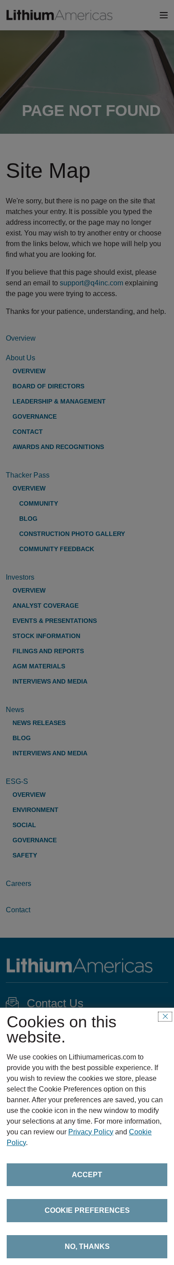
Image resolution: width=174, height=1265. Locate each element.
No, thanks (87, 1246)
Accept (87, 1174)
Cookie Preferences (87, 1210)
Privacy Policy (90, 1132)
